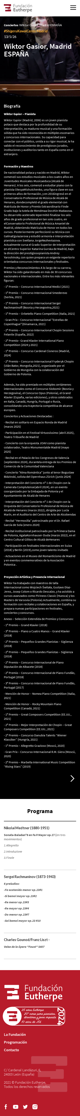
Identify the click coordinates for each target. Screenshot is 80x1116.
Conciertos (11, 25)
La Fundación (15, 1034)
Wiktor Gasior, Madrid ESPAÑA (40, 25)
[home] (18, 8)
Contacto (11, 1050)
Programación (15, 1042)
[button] (72, 778)
